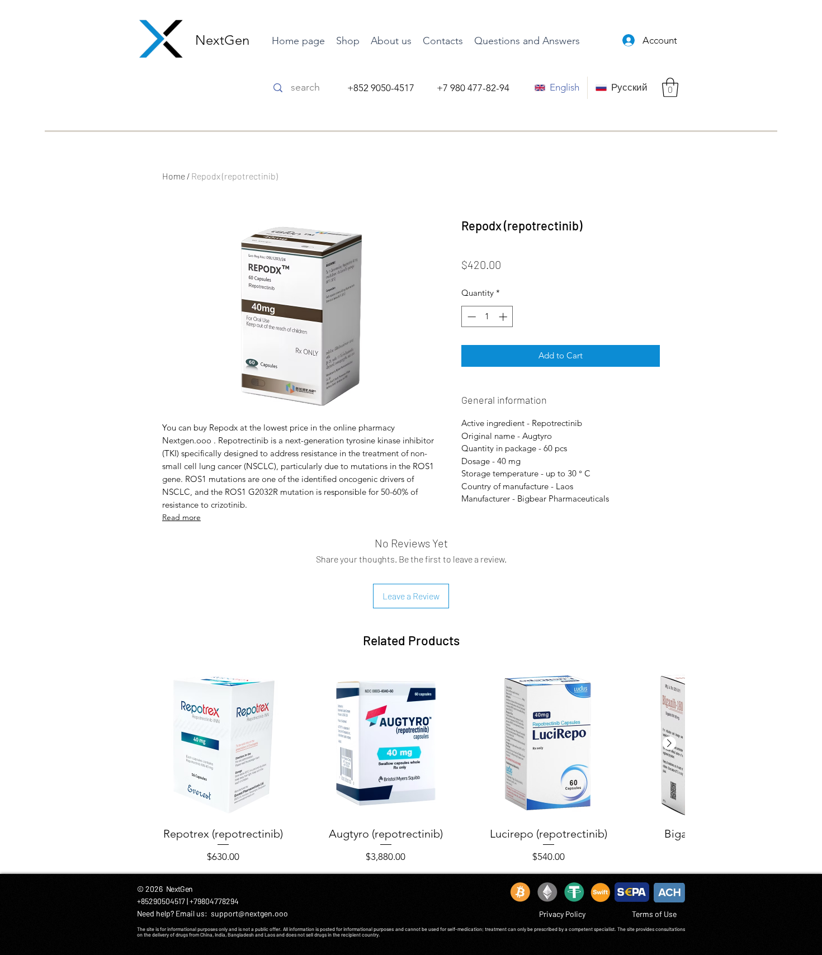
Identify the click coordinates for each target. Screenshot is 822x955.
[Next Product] (669, 743)
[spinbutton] (487, 316)
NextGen (222, 40)
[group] (411, 766)
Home (173, 176)
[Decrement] (470, 316)
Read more (181, 517)
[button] (670, 87)
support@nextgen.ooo (249, 913)
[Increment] (504, 316)
